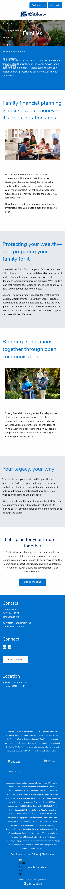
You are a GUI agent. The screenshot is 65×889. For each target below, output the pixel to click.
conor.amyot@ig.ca (12, 616)
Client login (55, 5)
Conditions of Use (20, 854)
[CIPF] (50, 764)
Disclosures (47, 854)
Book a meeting (38, 5)
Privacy (36, 854)
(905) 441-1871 (11, 613)
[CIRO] (23, 764)
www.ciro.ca (14, 771)
